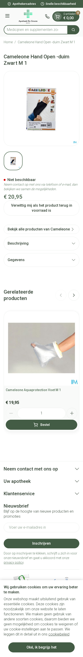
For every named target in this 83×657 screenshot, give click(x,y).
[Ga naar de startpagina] (28, 16)
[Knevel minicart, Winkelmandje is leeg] (57, 16)
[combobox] (36, 29)
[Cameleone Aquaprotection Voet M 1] (41, 348)
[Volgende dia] (73, 295)
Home (8, 42)
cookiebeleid (58, 634)
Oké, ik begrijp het (41, 647)
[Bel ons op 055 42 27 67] (47, 16)
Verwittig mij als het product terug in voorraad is (41, 208)
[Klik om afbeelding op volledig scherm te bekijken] (41, 108)
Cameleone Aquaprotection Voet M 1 (33, 390)
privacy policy (14, 562)
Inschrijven (41, 543)
